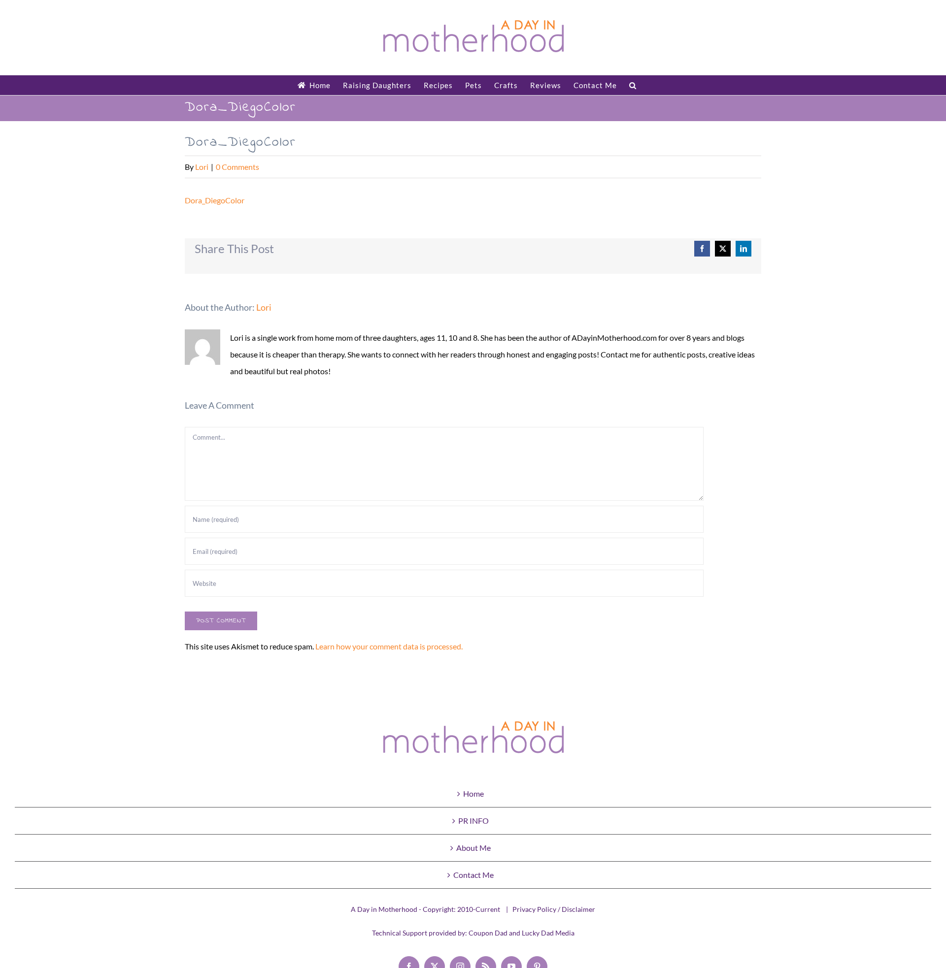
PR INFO (473, 820)
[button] (633, 85)
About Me (473, 847)
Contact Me (473, 874)
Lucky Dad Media (548, 933)
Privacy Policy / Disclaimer (553, 909)
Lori (201, 166)
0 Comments (237, 166)
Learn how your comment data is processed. (389, 646)
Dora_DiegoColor (214, 200)
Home (473, 793)
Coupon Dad (488, 933)
